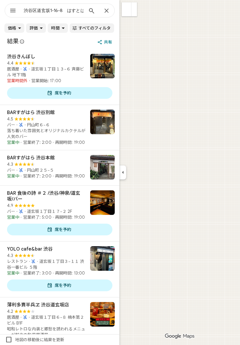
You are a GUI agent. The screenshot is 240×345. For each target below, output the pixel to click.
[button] (126, 9)
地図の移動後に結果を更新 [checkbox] (34, 339)
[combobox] (53, 10)
